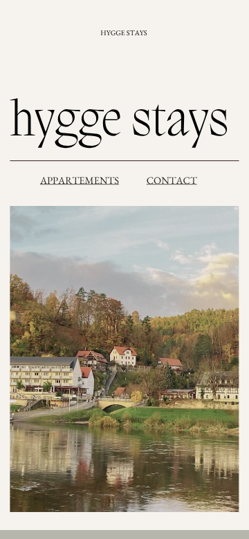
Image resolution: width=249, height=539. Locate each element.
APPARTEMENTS (79, 180)
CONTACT (172, 180)
